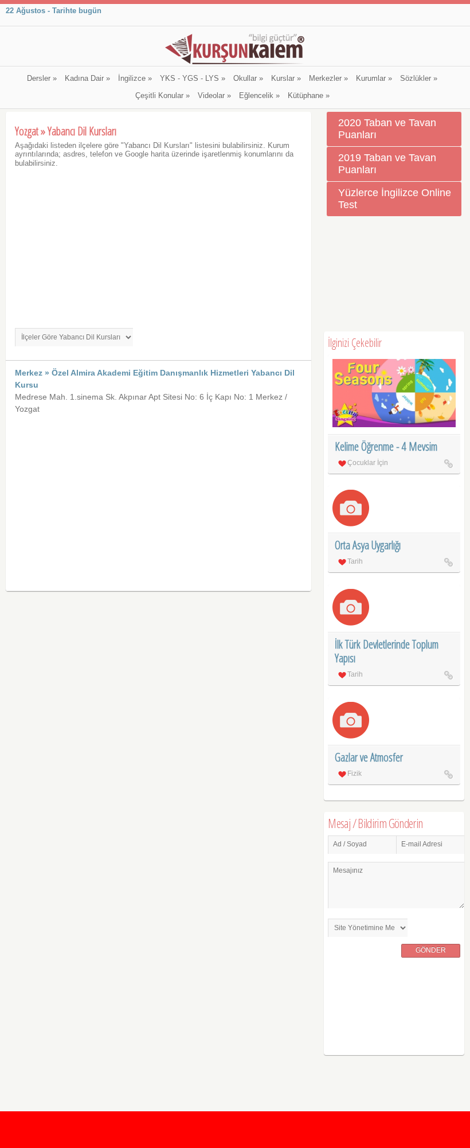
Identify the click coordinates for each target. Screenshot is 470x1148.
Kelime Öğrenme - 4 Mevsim (386, 446)
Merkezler (328, 79)
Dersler (42, 79)
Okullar (248, 79)
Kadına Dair (87, 79)
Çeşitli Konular (162, 96)
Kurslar (286, 79)
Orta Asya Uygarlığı (368, 545)
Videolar (214, 96)
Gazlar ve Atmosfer (369, 757)
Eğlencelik (259, 96)
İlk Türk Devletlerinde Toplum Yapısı (386, 651)
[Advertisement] (158, 247)
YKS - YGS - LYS (192, 79)
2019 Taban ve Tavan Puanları (387, 163)
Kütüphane (309, 96)
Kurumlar (374, 79)
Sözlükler (418, 79)
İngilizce (135, 79)
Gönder (431, 950)
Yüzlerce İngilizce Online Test (394, 198)
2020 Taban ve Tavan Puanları (387, 128)
